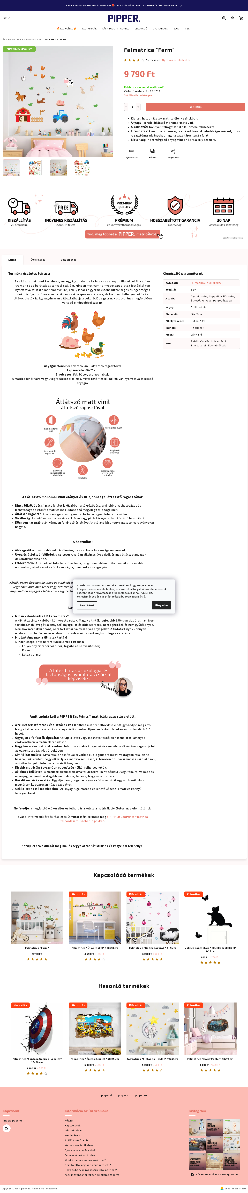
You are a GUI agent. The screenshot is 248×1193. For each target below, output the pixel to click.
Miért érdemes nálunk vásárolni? (85, 1160)
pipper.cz (124, 1095)
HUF (5, 18)
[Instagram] (7, 1128)
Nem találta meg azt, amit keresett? (88, 1165)
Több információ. (135, 597)
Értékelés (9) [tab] (38, 260)
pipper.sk (107, 1095)
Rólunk (69, 1121)
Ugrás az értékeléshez (176, 60)
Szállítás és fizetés (76, 1140)
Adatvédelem (73, 1130)
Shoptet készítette (235, 1188)
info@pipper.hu (12, 1121)
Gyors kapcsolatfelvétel (80, 1150)
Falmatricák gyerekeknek (207, 283)
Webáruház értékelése (79, 1145)
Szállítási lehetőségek (138, 95)
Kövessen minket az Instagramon (217, 1174)
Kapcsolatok (72, 1125)
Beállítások (87, 605)
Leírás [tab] (12, 260)
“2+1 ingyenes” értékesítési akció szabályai (92, 1175)
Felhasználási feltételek (80, 1155)
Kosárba (197, 107)
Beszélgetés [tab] (68, 260)
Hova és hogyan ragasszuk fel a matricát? (91, 1170)
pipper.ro (141, 1095)
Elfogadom (162, 605)
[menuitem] (66, 29)
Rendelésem (72, 1135)
